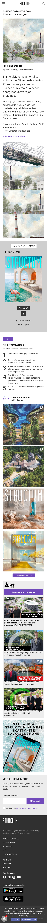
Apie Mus (7, 860)
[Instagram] (13, 877)
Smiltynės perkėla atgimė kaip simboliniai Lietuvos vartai (21, 361)
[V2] (23, 202)
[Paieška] (43, 3)
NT (4, 850)
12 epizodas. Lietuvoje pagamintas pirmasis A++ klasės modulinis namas (23, 653)
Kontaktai (7, 867)
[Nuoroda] (25, 3)
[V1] (23, 226)
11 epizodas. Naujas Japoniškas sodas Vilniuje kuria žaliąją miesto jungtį (21, 682)
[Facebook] (4, 877)
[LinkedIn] (9, 877)
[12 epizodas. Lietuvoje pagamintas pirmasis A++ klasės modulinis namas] (23, 640)
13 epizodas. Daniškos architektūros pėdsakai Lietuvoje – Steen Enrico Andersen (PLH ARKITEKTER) (21, 622)
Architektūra (11, 839)
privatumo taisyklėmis (27, 808)
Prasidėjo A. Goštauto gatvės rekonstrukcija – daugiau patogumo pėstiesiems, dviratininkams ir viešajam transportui (25, 379)
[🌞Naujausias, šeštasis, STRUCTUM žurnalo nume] (23, 551)
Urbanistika (10, 854)
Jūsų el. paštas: (10, 795)
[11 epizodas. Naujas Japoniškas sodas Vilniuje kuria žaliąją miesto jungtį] (23, 670)
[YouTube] (19, 877)
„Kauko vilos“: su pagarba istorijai (23, 353)
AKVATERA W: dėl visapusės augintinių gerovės (26, 387)
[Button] (23, 313)
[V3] (23, 178)
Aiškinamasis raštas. (14, 136)
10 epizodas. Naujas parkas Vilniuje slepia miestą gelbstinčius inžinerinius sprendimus (23, 713)
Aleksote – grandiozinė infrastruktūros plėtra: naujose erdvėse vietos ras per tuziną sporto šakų (25, 369)
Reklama (7, 863)
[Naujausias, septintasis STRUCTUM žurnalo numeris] (23, 509)
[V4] (23, 154)
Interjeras (9, 842)
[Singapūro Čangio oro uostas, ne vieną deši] (23, 424)
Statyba (7, 846)
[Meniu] (3, 3)
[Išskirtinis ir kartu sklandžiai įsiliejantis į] (23, 466)
